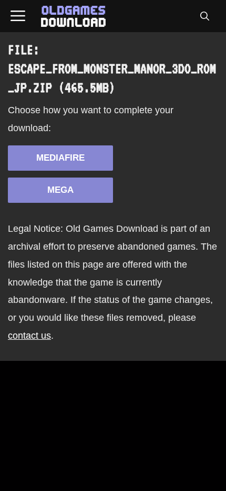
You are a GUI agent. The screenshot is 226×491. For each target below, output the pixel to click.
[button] (204, 16)
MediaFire (60, 158)
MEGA (60, 190)
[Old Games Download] (73, 16)
